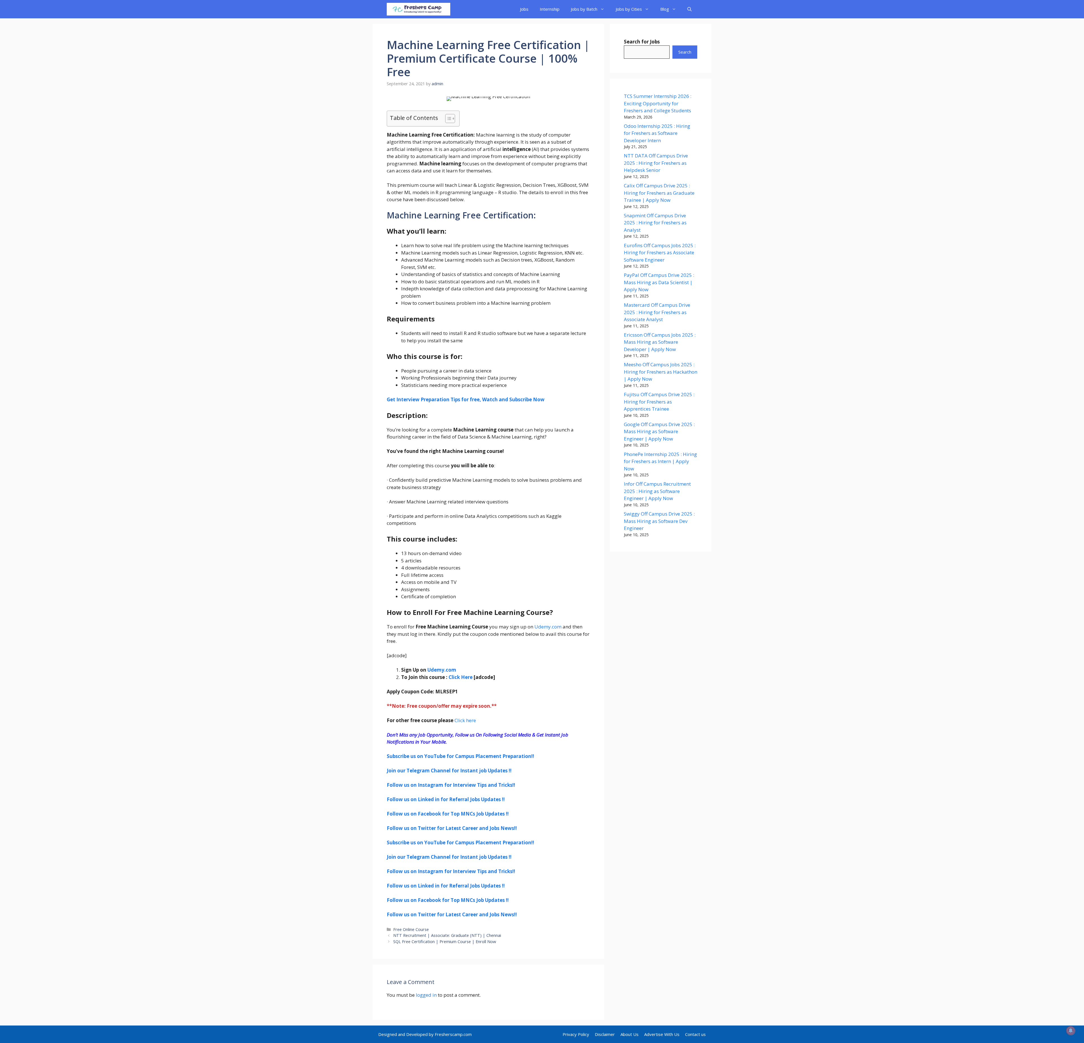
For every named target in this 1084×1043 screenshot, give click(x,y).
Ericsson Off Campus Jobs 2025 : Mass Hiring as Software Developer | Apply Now (660, 342)
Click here (464, 720)
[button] (689, 9)
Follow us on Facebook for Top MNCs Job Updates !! (448, 813)
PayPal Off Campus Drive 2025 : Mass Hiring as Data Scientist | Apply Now (659, 282)
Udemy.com (547, 626)
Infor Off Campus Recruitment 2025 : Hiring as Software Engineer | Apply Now (657, 491)
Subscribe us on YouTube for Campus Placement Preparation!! (460, 756)
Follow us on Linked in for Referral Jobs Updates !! (446, 799)
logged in (426, 995)
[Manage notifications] (1070, 1030)
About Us (629, 1034)
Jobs (524, 9)
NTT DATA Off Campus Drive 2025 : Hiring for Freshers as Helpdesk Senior (656, 162)
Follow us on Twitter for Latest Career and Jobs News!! (452, 828)
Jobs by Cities (629, 9)
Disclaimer (605, 1034)
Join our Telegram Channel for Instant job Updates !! (449, 770)
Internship (550, 9)
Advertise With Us (661, 1034)
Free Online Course (411, 929)
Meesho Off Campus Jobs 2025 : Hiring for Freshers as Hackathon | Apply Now (660, 371)
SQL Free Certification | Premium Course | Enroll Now (444, 941)
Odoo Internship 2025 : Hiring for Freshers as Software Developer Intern (657, 133)
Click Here (461, 677)
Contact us (695, 1034)
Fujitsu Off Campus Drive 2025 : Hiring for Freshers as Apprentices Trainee (659, 401)
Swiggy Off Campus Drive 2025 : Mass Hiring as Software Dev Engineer (659, 520)
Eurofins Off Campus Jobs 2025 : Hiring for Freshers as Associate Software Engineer (660, 252)
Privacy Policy (576, 1034)
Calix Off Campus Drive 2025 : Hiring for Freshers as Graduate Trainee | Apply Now (659, 192)
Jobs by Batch (584, 9)
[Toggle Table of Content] (447, 118)
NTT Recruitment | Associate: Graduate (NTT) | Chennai (447, 935)
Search (684, 52)
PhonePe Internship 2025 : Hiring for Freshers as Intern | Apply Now (660, 461)
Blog (664, 9)
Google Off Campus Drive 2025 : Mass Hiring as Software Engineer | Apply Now (659, 431)
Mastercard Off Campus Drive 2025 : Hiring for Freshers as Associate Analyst (657, 312)
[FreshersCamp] (418, 9)
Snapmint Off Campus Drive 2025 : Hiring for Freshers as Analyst (655, 222)
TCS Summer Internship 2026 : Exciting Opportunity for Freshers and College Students (657, 103)
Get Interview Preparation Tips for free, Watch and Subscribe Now (466, 399)
